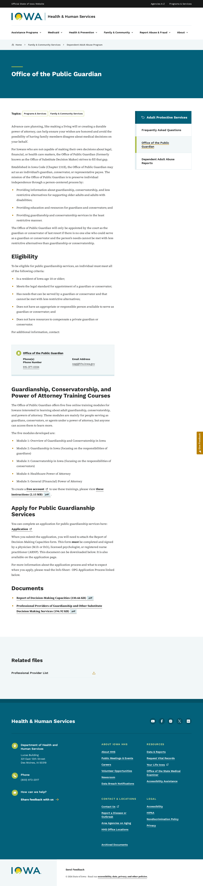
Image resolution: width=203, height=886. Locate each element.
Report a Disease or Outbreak (114, 814)
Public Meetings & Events (117, 758)
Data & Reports (156, 751)
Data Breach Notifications (118, 783)
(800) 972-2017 (30, 779)
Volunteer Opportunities (117, 770)
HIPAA (150, 812)
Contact (108, 806)
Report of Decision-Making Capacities (54, 598)
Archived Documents (115, 844)
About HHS (108, 751)
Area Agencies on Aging (116, 823)
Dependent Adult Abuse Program (84, 44)
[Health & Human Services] (27, 16)
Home (19, 44)
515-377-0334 (31, 367)
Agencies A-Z (158, 4)
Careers (106, 764)
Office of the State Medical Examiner (163, 773)
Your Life (156, 764)
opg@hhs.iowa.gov (83, 363)
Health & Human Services (71, 16)
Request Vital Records (161, 758)
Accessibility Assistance (162, 781)
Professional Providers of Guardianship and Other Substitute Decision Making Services (59, 608)
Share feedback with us (37, 799)
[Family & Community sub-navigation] (132, 33)
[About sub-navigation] (187, 33)
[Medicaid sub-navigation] (61, 33)
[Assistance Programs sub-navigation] (40, 33)
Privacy (151, 825)
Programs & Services (180, 4)
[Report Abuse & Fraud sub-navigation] (169, 33)
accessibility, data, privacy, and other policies (122, 876)
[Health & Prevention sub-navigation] (96, 33)
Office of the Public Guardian (43, 353)
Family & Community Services (44, 44)
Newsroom (108, 777)
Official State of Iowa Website (27, 4)
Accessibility (155, 806)
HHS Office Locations (115, 829)
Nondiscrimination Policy (163, 819)
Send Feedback (75, 869)
